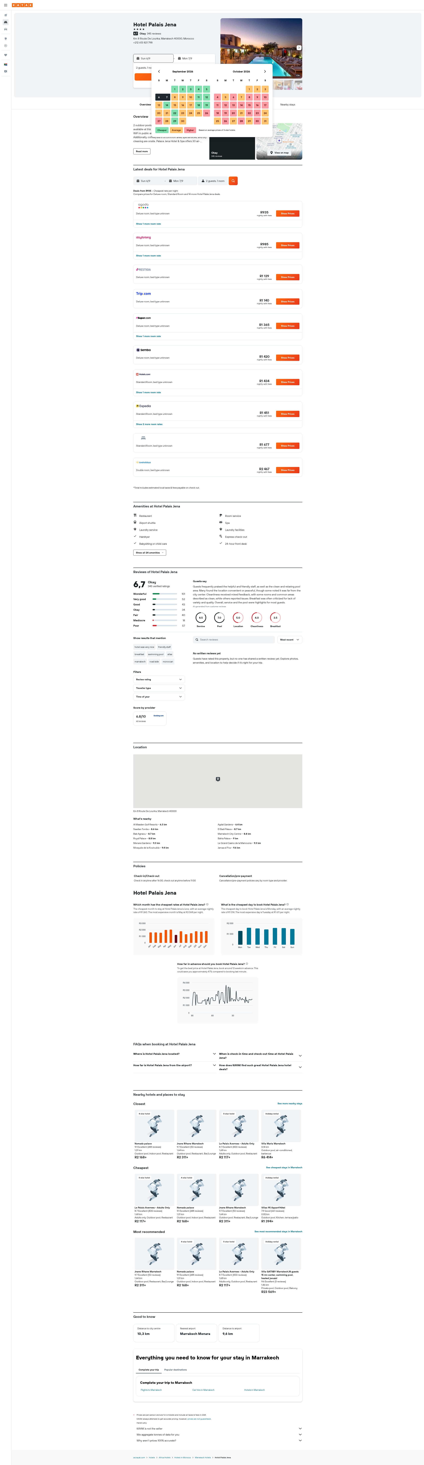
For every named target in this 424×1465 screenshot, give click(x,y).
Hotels (152, 1457)
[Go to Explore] (5, 38)
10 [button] (190, 97)
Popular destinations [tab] (175, 1369)
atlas (169, 654)
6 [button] (159, 97)
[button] (5, 5)
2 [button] (183, 89)
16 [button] (183, 105)
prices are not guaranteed (199, 1419)
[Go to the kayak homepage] (22, 5)
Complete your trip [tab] (149, 1369)
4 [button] (198, 89)
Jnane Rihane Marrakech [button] (190, 1143)
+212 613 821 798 (143, 42)
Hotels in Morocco (182, 1457)
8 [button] (175, 97)
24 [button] (190, 113)
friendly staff (164, 646)
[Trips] (5, 55)
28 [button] (166, 121)
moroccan (168, 661)
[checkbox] (149, 719)
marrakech (140, 661)
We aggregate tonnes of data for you (158, 1434)
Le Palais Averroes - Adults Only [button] (236, 1143)
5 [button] (206, 89)
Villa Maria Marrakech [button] (273, 1143)
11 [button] (199, 97)
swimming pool (155, 654)
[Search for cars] (5, 29)
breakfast (139, 654)
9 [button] (183, 97)
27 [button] (159, 121)
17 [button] (190, 105)
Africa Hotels (164, 1457)
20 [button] (158, 113)
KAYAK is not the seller (149, 1428)
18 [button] (198, 105)
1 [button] (174, 89)
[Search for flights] (5, 15)
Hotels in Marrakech (254, 1389)
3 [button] (190, 89)
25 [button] (198, 113)
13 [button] (159, 105)
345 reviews (154, 33)
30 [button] (182, 121)
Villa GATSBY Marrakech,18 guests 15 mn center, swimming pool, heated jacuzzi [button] (280, 1275)
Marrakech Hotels (203, 1457)
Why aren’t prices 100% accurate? (156, 1440)
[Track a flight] (5, 45)
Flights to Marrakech (151, 1389)
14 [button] (167, 105)
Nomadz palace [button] (143, 1143)
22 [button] (174, 113)
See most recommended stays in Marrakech (278, 1231)
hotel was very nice (144, 646)
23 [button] (182, 113)
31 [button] (265, 121)
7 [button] (166, 97)
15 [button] (175, 105)
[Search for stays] (5, 22)
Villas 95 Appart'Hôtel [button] (273, 1207)
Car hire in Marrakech (203, 1389)
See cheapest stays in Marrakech (284, 1167)
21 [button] (167, 113)
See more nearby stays (290, 1103)
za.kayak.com (139, 1457)
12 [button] (206, 97)
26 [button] (206, 113)
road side (154, 661)
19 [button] (206, 105)
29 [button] (174, 121)
